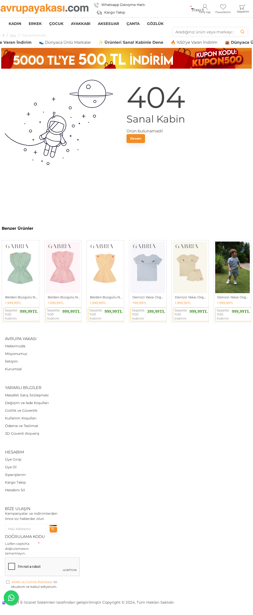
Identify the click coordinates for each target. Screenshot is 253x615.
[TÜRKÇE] (190, 8)
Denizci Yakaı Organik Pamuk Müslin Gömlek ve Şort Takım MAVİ (233, 297)
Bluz (13, 35)
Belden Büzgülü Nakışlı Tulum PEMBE (64, 297)
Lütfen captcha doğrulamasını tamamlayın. (17, 548)
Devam (135, 138)
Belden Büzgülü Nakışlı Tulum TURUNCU (106, 297)
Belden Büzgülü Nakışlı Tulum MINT (21, 297)
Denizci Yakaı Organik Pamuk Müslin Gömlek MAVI (148, 297)
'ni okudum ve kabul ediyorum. (34, 584)
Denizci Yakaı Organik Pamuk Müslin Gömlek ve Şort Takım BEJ (191, 297)
